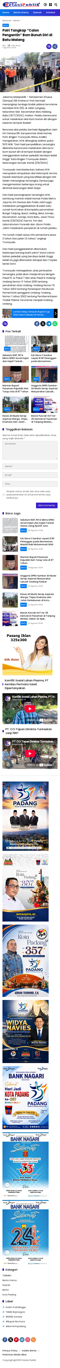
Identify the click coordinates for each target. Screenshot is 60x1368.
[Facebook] (37, 323)
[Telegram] (49, 323)
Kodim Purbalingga (16, 1307)
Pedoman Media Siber (14, 1354)
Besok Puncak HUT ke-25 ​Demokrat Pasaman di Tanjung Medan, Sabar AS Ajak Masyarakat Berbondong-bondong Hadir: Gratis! (44, 419)
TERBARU (6, 1275)
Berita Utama (9, 1280)
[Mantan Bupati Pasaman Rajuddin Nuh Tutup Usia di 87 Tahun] (15, 374)
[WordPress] (22, 1339)
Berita (5, 25)
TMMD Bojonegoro (15, 1312)
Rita (4, 45)
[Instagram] (27, 1339)
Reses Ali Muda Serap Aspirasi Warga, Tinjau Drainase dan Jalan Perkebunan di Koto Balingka (14, 419)
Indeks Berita (29, 1350)
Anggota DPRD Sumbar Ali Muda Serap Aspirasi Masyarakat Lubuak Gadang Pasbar (44, 388)
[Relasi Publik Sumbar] (21, 4)
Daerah (6, 1285)
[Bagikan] (55, 46)
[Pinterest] (16, 1339)
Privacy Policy (10, 1350)
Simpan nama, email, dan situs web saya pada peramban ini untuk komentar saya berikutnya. (28, 494)
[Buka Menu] (50, 4)
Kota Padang (9, 1294)
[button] (45, 4)
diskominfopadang (16, 1326)
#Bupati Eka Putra (15, 1321)
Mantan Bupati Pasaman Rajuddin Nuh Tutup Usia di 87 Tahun (15, 388)
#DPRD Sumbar (14, 1316)
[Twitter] (43, 323)
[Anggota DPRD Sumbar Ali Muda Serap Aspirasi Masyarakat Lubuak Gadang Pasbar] (44, 374)
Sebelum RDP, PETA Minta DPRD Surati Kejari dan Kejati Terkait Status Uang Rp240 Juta (15, 358)
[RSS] (33, 1339)
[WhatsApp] (55, 323)
